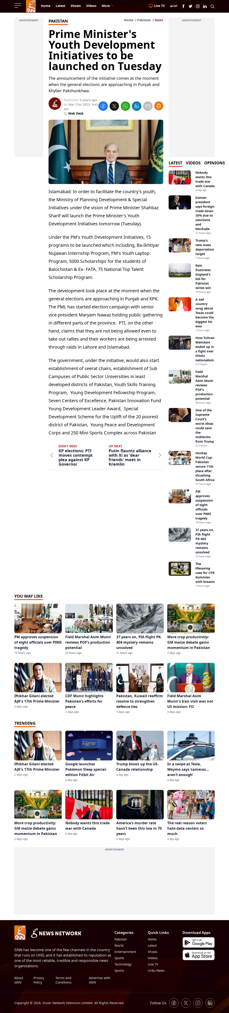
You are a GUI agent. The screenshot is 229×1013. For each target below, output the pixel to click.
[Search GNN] (212, 6)
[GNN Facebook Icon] (183, 6)
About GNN (18, 980)
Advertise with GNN (99, 980)
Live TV (153, 964)
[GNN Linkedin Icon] (205, 6)
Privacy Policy (39, 980)
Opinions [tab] (214, 162)
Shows (152, 952)
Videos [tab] (193, 162)
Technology (122, 964)
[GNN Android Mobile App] (198, 942)
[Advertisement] (28, 90)
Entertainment (125, 952)
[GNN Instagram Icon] (197, 6)
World (118, 945)
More (106, 6)
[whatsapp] (125, 106)
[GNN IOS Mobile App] (198, 955)
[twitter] (114, 106)
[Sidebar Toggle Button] (18, 5)
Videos (153, 958)
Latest (152, 945)
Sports (119, 958)
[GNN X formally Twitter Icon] (190, 6)
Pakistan (144, 20)
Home (128, 20)
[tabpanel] (192, 379)
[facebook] (103, 106)
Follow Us (158, 1002)
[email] (148, 106)
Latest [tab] (175, 162)
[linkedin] (136, 106)
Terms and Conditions (63, 980)
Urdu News (156, 970)
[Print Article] (158, 105)
